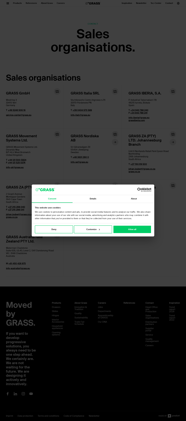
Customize (91, 229)
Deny (53, 229)
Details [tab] (93, 198)
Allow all (132, 229)
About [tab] (134, 198)
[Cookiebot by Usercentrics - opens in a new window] (139, 190)
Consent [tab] (52, 198)
